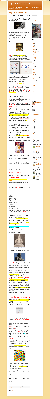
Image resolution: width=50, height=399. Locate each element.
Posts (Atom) (13, 390)
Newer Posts (10, 389)
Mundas (33, 60)
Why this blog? (34, 81)
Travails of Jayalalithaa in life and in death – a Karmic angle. (38, 172)
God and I (33, 48)
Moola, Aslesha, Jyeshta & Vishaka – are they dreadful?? (38, 151)
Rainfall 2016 (34, 69)
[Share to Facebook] (24, 386)
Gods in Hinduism (34, 49)
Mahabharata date (34, 57)
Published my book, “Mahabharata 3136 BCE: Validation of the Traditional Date (36, 20)
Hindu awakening (13, 387)
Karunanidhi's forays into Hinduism (23, 387)
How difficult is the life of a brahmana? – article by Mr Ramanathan (36, 159)
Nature (33, 61)
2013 (33, 131)
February (34, 119)
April (33, 118)
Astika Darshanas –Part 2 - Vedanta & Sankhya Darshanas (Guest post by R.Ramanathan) (38, 164)
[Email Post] (20, 386)
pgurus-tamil (34, 88)
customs (33, 43)
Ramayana (34, 72)
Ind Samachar (34, 86)
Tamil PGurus (34, 74)
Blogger (27, 394)
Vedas (33, 78)
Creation (33, 42)
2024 (33, 122)
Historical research (34, 52)
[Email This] (22, 386)
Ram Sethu (34, 71)
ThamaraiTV (34, 75)
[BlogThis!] (22, 386)
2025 (33, 121)
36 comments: (18, 386)
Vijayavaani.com (34, 80)
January (34, 120)
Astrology (11, 387)
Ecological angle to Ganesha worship (37, 176)
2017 (33, 128)
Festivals (33, 45)
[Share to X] (23, 386)
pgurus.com (34, 87)
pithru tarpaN (28, 387)
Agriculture (34, 40)
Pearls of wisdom (34, 64)
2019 (33, 126)
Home (19, 389)
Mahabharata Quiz (34, 58)
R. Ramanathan (34, 68)
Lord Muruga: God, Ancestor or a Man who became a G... (36, 114)
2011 (33, 133)
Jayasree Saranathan (19, 3)
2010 (33, 134)
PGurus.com (34, 65)
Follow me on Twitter (35, 85)
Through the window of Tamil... (36, 77)
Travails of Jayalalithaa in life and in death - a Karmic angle (17, 382)
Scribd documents (34, 91)
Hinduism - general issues (18, 387)
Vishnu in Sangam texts (35, 90)
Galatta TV (34, 46)
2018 (33, 127)
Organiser (33, 63)
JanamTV (33, 54)
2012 (33, 132)
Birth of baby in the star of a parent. (36, 142)
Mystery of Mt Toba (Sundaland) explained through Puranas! (38, 146)
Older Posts (28, 389)
